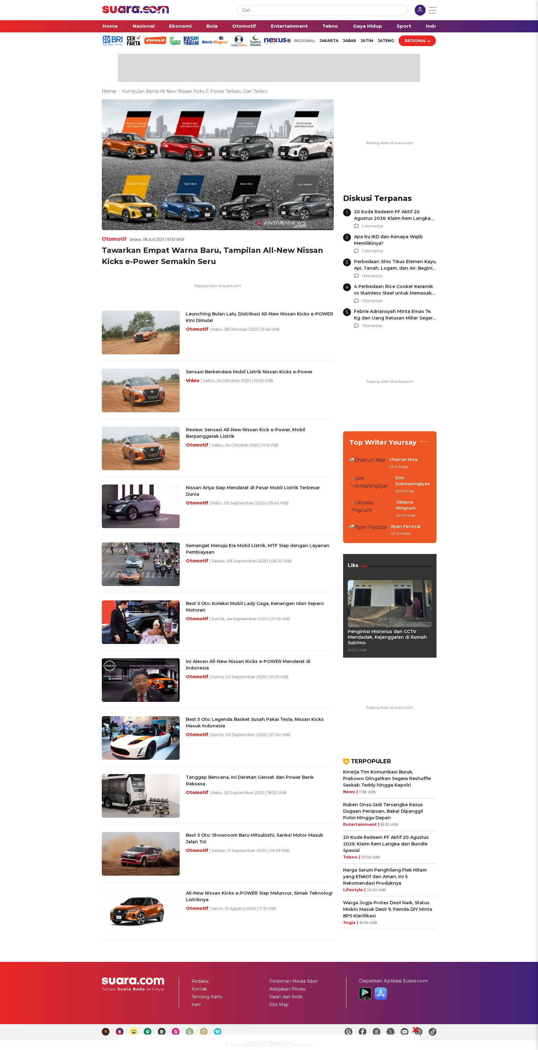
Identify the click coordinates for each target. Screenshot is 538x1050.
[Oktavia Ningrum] (371, 509)
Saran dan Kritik (286, 997)
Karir (196, 1004)
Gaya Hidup (367, 26)
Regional (415, 40)
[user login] (420, 11)
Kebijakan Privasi (287, 989)
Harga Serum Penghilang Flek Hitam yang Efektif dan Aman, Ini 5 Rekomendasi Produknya (385, 876)
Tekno (330, 26)
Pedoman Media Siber (293, 981)
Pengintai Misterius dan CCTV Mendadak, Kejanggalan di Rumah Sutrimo (387, 637)
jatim (367, 40)
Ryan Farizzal (406, 526)
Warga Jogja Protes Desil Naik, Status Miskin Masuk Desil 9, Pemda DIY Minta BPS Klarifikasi (387, 909)
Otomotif (244, 26)
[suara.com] (136, 12)
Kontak (199, 989)
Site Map (279, 1004)
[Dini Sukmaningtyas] (370, 484)
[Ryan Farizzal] (368, 530)
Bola (212, 26)
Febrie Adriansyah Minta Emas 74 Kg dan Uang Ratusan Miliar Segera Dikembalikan (394, 318)
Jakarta (328, 40)
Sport (404, 26)
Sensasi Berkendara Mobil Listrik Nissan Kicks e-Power (249, 372)
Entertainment (289, 26)
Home (110, 26)
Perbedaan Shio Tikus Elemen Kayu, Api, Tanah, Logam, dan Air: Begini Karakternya (395, 268)
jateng (386, 40)
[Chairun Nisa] (367, 463)
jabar (349, 40)
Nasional (143, 26)
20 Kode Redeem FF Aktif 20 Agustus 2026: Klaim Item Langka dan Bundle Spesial (392, 218)
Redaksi (200, 981)
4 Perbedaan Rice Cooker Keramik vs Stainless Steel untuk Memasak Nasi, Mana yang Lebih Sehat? (393, 293)
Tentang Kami (206, 997)
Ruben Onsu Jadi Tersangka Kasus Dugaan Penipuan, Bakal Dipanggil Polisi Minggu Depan (383, 811)
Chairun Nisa (403, 459)
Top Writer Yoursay (383, 442)
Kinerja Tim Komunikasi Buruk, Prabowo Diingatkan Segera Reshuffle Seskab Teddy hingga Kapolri (387, 778)
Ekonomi (180, 26)
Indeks (434, 26)
